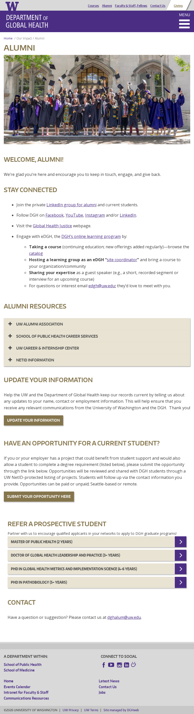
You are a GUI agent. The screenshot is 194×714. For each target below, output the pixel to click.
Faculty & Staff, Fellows (131, 5)
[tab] (97, 324)
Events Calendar (17, 687)
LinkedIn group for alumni (71, 205)
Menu (184, 15)
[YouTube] (111, 665)
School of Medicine (19, 670)
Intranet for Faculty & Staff (26, 692)
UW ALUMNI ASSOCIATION (39, 324)
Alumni (107, 5)
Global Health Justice (52, 226)
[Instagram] (119, 665)
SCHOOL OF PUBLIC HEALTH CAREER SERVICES (57, 336)
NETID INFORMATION (35, 360)
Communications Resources (26, 698)
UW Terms (91, 710)
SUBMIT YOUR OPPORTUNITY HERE (39, 496)
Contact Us (157, 5)
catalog (36, 253)
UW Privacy (71, 710)
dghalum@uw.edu (124, 617)
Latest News (109, 681)
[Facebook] (104, 665)
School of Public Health (22, 664)
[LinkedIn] (127, 665)
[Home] (27, 21)
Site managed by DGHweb (121, 710)
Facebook (54, 215)
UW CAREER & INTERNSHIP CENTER (47, 348)
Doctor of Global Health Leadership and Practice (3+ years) (65, 555)
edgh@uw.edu (101, 286)
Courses (93, 5)
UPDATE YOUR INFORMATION (33, 420)
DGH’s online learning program (91, 236)
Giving (178, 5)
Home (8, 38)
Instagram (95, 215)
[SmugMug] (134, 665)
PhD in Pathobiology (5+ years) (39, 582)
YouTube (74, 215)
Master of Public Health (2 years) (41, 542)
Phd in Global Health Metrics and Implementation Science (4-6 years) (74, 569)
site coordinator (122, 259)
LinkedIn (128, 215)
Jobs (102, 692)
